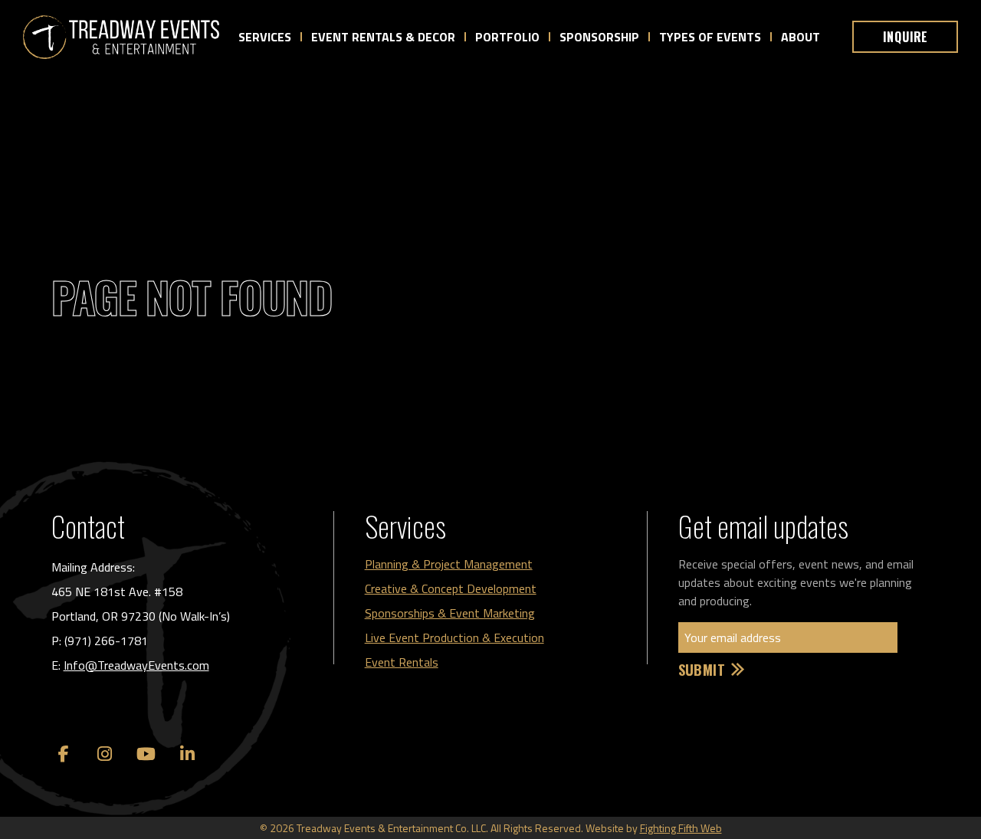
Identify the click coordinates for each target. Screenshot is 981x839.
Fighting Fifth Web (681, 828)
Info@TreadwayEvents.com (136, 665)
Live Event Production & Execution (454, 637)
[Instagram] (105, 754)
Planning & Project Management (449, 564)
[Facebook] (63, 754)
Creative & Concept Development (450, 588)
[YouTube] (146, 754)
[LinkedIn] (188, 754)
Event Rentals (401, 662)
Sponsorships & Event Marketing (450, 613)
